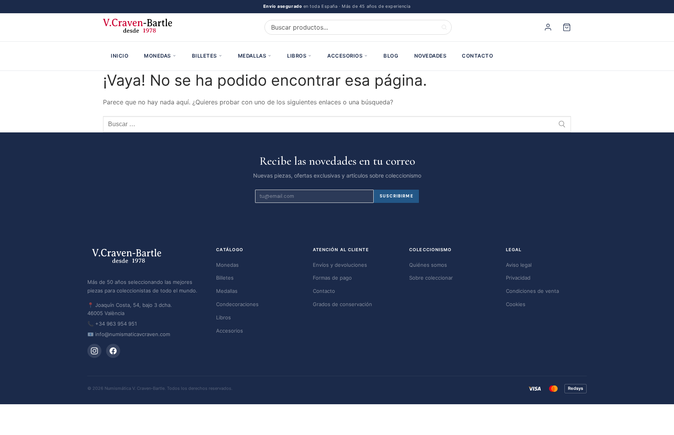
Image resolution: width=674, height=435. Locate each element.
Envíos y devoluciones (340, 265)
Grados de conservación (342, 304)
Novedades (430, 56)
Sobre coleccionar (431, 278)
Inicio (119, 56)
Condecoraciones (237, 304)
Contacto (477, 56)
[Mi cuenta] (549, 27)
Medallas (252, 56)
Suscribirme (396, 196)
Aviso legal (519, 265)
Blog (390, 56)
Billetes (204, 56)
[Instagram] (94, 351)
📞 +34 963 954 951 (112, 324)
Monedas (157, 56)
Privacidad (518, 278)
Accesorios (344, 56)
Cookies (515, 304)
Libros (296, 56)
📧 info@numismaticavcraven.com (128, 334)
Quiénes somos (428, 265)
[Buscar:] (337, 124)
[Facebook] (113, 351)
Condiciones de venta (532, 291)
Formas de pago (332, 278)
